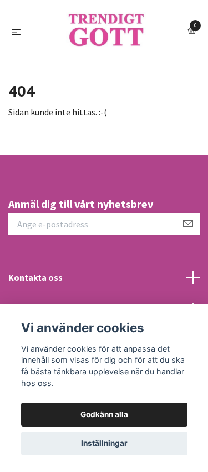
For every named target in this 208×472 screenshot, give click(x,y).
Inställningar (104, 443)
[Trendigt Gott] (99, 63)
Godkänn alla (104, 414)
